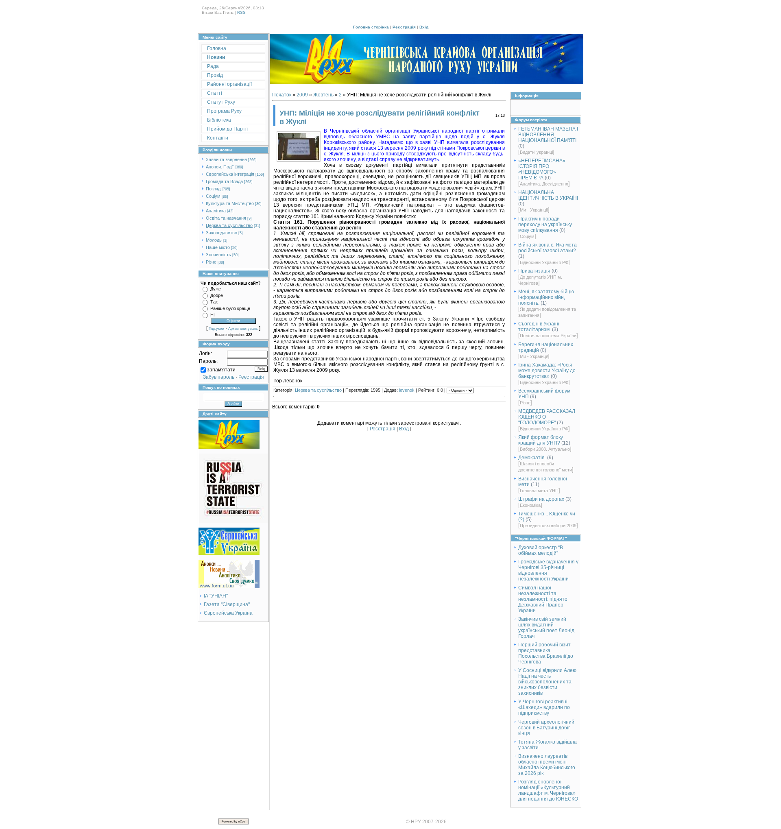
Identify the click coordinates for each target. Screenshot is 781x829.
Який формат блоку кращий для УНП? (540, 440)
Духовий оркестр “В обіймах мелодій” (540, 550)
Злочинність (218, 254)
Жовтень (323, 95)
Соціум (213, 196)
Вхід (423, 27)
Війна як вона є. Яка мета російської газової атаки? (547, 247)
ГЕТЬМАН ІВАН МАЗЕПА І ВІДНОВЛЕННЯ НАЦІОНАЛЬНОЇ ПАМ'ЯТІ (548, 134)
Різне (211, 262)
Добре (216, 295)
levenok (406, 390)
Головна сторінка (371, 27)
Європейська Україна (228, 613)
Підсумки (216, 329)
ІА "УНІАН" (216, 596)
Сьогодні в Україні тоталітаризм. (538, 326)
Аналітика (216, 210)
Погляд (213, 188)
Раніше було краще (230, 308)
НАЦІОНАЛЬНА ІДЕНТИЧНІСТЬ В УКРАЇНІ (548, 195)
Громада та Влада (224, 181)
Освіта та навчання (226, 218)
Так (214, 301)
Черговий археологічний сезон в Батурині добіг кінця (546, 727)
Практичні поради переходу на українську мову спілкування (545, 224)
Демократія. (532, 457)
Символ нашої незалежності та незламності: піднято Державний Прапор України (542, 599)
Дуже (215, 288)
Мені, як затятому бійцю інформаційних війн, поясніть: (546, 297)
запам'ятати (221, 370)
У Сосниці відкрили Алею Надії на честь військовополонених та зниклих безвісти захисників (547, 682)
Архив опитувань (243, 329)
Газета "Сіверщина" (227, 604)
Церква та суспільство (229, 225)
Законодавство (221, 232)
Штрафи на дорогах (541, 499)
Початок (281, 95)
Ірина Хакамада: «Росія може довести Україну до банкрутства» (547, 370)
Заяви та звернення (226, 159)
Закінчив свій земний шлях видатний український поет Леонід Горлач (546, 627)
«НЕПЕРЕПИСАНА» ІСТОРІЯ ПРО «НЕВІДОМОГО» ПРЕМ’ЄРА (541, 169)
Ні (212, 314)
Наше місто (218, 247)
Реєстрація (404, 27)
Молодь (214, 240)
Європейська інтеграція (230, 174)
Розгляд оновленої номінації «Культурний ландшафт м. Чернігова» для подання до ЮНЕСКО (548, 790)
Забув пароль (218, 377)
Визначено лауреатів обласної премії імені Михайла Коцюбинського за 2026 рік (546, 764)
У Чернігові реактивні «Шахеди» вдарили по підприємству (544, 707)
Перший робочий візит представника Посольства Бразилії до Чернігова (545, 653)
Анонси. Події (219, 166)
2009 (302, 95)
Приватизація (534, 271)
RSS (241, 12)
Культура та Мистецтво (230, 203)
